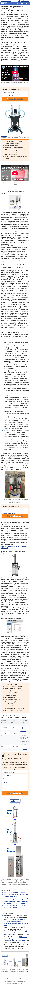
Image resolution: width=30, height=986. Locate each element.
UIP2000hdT (23, 731)
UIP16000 (22, 746)
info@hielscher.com (23, 1)
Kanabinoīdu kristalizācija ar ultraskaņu (15, 903)
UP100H (22, 724)
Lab (21, 971)
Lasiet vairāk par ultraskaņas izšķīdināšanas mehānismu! (13, 547)
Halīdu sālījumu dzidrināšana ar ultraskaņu (16, 901)
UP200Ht (22, 727)
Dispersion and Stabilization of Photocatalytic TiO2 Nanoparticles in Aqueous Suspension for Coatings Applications (16, 922)
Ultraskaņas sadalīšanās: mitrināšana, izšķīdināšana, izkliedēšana (16, 895)
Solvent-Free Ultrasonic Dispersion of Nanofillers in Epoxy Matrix (16, 933)
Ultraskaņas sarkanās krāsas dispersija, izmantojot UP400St (15, 183)
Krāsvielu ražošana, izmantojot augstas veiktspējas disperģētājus (15, 906)
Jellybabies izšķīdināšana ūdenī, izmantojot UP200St (15, 82)
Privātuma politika (10, 981)
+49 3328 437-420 (6, 1)
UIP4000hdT (23, 733)
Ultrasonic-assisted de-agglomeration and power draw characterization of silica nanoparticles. (16, 939)
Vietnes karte (6, 979)
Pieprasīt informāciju (15, 99)
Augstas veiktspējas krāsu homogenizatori (16, 899)
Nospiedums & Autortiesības (19, 979)
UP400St (22, 728)
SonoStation (4, 136)
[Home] (4, 3)
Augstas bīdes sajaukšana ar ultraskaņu (15, 892)
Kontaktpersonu (21, 981)
